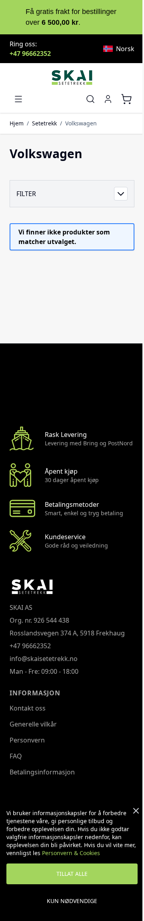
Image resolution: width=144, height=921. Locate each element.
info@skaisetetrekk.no (44, 658)
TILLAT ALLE (72, 873)
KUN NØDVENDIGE (72, 901)
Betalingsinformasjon (42, 772)
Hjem (17, 123)
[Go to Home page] (72, 77)
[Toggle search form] (90, 99)
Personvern (27, 740)
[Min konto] (108, 99)
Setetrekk (44, 123)
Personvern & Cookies (71, 853)
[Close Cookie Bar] (136, 811)
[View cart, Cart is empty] (126, 99)
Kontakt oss (28, 708)
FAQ (16, 756)
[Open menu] (18, 99)
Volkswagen (81, 123)
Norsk (125, 48)
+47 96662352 (30, 53)
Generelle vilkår (33, 724)
